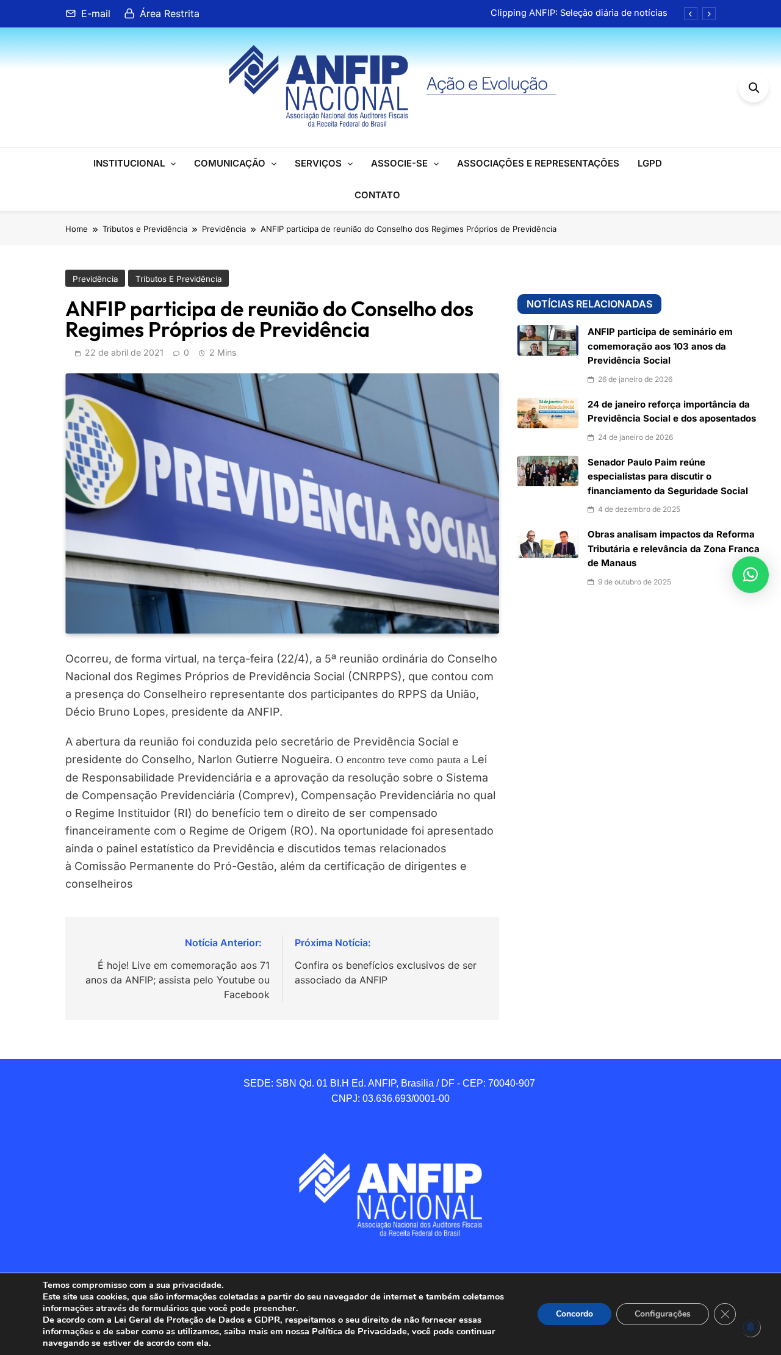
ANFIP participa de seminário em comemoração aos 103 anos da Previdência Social (660, 346)
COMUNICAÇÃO (229, 163)
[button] (750, 574)
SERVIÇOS (318, 163)
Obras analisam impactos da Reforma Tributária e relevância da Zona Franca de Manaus (674, 549)
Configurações (663, 1314)
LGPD (650, 163)
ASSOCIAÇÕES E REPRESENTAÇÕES (538, 163)
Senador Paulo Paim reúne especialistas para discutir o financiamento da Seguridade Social (668, 477)
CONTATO (377, 195)
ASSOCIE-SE (399, 163)
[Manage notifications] (750, 1327)
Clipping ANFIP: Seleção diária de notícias (579, 13)
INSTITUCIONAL (129, 163)
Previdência (95, 279)
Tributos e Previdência (178, 279)
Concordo (574, 1314)
